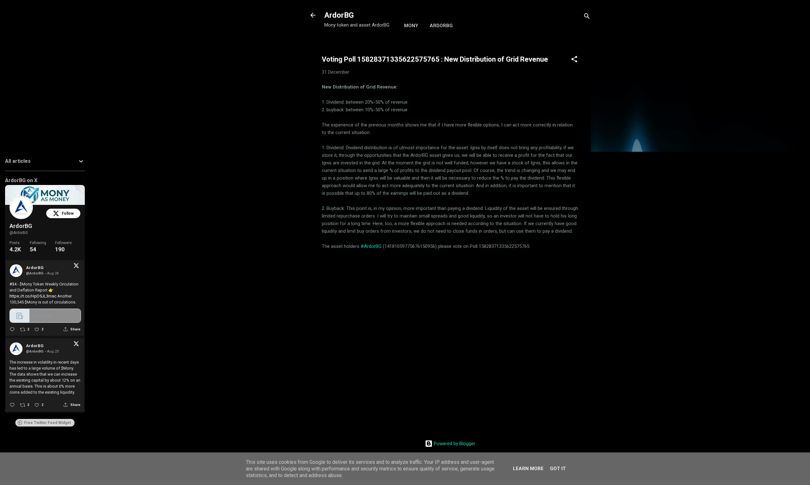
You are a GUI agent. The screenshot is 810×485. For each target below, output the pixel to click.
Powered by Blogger (454, 443)
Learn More (528, 468)
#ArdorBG (371, 246)
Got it (558, 468)
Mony (411, 25)
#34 (12, 284)
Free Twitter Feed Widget (47, 423)
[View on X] (76, 267)
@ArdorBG (18, 232)
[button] (574, 60)
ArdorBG (339, 15)
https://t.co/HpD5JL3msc (32, 296)
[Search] (587, 17)
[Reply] (12, 329)
